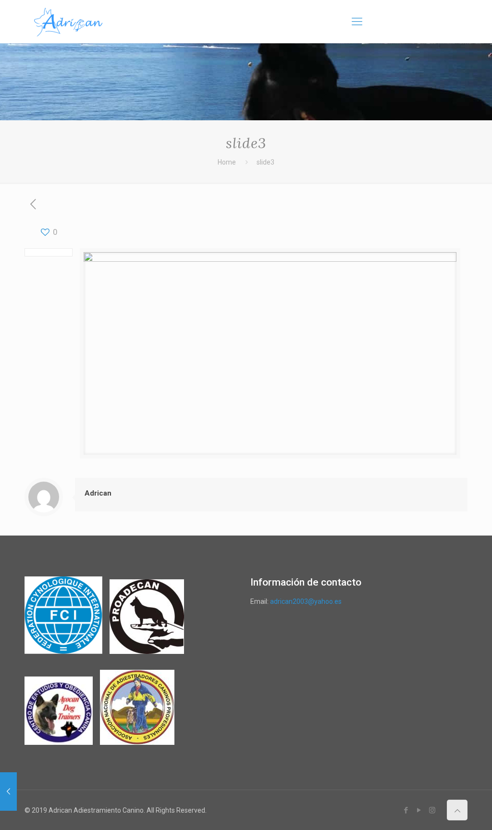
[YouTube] (419, 810)
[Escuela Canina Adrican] (68, 21)
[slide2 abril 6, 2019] (8, 791)
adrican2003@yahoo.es (306, 601)
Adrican (98, 493)
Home (227, 162)
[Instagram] (432, 810)
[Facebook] (406, 810)
